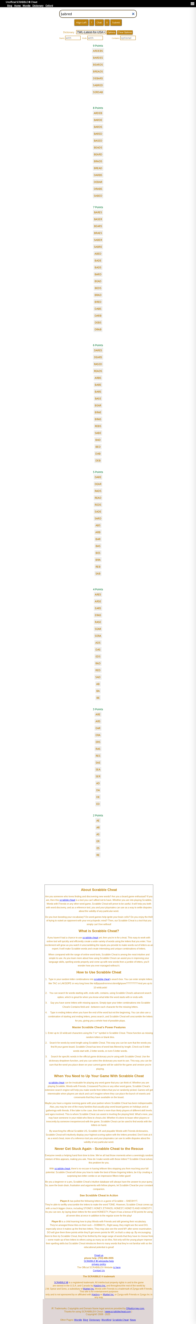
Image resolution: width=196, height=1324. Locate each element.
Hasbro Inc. (100, 1285)
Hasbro (96, 1294)
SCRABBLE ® (61, 1282)
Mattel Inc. (88, 1288)
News (133, 1319)
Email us (98, 1255)
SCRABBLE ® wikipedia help (99, 1261)
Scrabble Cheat (120, 1319)
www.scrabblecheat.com (118, 1311)
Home (17, 5)
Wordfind (106, 1319)
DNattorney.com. (135, 1308)
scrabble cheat (67, 900)
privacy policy (99, 1264)
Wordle (26, 5)
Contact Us (99, 1270)
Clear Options (125, 32)
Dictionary (37, 5)
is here (117, 1267)
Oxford (49, 5)
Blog (9, 5)
